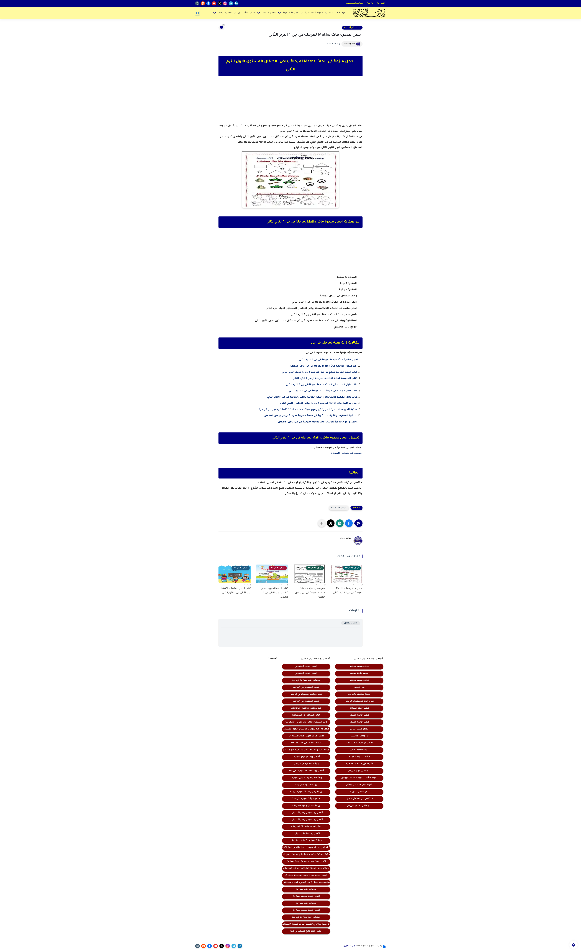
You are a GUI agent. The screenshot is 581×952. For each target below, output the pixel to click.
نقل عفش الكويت (359, 792)
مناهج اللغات (269, 13)
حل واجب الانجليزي (359, 736)
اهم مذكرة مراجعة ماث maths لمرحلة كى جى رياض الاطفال (323, 366)
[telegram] (231, 3)
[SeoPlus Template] (384, 946)
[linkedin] (236, 3)
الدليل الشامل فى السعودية (306, 715)
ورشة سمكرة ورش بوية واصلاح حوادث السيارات (306, 854)
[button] (349, 523)
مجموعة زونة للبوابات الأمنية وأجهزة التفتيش (306, 729)
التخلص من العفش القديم (359, 799)
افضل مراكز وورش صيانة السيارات (306, 736)
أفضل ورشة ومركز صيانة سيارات (306, 813)
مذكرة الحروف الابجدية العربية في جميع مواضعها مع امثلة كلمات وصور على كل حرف (308, 409)
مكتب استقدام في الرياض (306, 687)
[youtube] (214, 3)
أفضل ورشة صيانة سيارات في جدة (306, 771)
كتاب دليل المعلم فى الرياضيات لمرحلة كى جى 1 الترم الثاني (323, 391)
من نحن (370, 3)
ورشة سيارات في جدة (306, 785)
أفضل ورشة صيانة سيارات (306, 910)
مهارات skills (225, 13)
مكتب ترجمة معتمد (359, 666)
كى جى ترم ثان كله (352, 28)
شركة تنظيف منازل (359, 750)
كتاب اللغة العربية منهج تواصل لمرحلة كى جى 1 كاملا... (274, 593)
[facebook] (208, 3)
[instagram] (225, 3)
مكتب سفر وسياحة (359, 708)
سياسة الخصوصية (354, 3)
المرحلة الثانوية (291, 13)
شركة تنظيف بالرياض (359, 694)
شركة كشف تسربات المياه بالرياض (359, 778)
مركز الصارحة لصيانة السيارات (306, 827)
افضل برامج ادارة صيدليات (359, 743)
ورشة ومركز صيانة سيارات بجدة (306, 792)
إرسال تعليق (350, 623)
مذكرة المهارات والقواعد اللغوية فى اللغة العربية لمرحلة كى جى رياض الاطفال (310, 415)
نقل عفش (359, 687)
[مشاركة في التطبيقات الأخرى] (321, 523)
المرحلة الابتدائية (338, 13)
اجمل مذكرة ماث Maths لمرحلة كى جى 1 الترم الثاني (328, 360)
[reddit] (203, 3)
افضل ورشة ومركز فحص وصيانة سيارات (306, 875)
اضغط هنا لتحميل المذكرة (347, 453)
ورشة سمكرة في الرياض (306, 764)
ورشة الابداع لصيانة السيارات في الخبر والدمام (306, 750)
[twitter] (220, 3)
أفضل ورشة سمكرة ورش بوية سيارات (306, 861)
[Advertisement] (290, 102)
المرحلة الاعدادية (314, 13)
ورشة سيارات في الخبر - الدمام (306, 840)
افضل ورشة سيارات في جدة (306, 799)
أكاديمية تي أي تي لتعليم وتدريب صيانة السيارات (306, 924)
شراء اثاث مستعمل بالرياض (359, 701)
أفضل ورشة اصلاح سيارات (306, 833)
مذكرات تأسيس (246, 13)
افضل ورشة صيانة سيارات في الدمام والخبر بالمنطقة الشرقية (306, 882)
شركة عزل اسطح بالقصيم (359, 764)
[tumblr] (197, 3)
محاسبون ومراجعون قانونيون (306, 708)
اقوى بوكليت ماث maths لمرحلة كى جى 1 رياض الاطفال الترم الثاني (319, 403)
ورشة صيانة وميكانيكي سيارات (306, 778)
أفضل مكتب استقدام (306, 673)
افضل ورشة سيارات (306, 889)
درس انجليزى (350, 946)
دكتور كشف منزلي (359, 729)
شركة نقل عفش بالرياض (359, 806)
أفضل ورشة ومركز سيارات (306, 757)
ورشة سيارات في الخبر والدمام (306, 743)
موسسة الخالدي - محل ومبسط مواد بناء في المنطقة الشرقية (306, 847)
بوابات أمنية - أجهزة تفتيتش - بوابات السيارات (306, 868)
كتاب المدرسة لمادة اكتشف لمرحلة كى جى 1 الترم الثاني (324, 378)
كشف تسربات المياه (359, 757)
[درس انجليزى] (369, 13)
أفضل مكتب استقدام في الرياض (306, 694)
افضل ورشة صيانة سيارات (306, 896)
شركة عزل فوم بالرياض (359, 771)
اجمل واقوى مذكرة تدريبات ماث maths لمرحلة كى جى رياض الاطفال (317, 422)
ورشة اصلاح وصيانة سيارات (306, 806)
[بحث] (197, 13)
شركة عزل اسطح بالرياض (359, 785)
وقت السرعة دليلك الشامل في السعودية (306, 722)
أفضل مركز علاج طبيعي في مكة (306, 931)
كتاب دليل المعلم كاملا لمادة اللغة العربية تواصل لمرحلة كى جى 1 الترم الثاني (312, 397)
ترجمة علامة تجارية (359, 673)
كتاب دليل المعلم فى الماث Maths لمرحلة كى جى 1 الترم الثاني (322, 384)
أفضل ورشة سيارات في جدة (306, 680)
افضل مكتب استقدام (306, 666)
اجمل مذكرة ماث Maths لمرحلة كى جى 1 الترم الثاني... (347, 590)
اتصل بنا (381, 3)
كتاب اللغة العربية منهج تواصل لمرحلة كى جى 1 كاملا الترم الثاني (320, 372)
